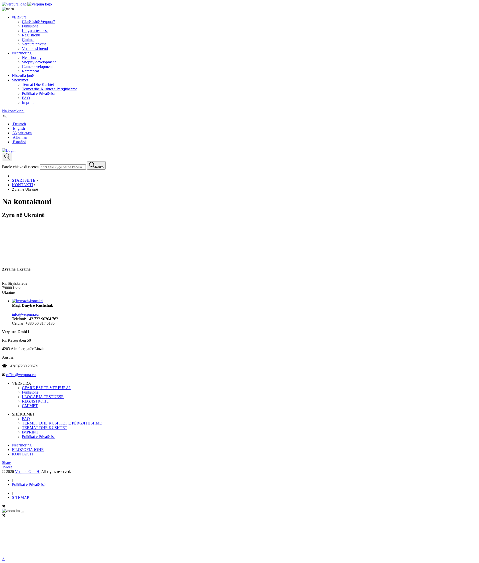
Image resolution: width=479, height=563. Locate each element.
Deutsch (19, 124)
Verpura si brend (35, 48)
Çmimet (28, 39)
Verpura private (34, 44)
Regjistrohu (31, 35)
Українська (22, 133)
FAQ (26, 98)
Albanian (19, 137)
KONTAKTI (22, 454)
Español (19, 142)
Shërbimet (20, 80)
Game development (37, 66)
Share (6, 462)
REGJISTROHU (35, 401)
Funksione (30, 26)
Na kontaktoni (13, 111)
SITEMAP (20, 497)
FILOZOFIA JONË (28, 449)
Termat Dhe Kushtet (38, 84)
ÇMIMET (30, 406)
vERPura (19, 17)
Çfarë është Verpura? (38, 21)
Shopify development (39, 62)
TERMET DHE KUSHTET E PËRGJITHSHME (62, 423)
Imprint (27, 102)
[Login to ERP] (8, 150)
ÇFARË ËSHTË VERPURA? (46, 388)
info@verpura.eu (25, 314)
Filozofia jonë (23, 75)
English (18, 128)
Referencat (30, 71)
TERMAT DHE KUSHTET (44, 427)
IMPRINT (30, 432)
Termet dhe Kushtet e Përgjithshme (49, 89)
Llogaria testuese (35, 30)
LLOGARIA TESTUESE (43, 397)
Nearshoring (21, 53)
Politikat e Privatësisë (38, 93)
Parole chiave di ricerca (20, 167)
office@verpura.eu (21, 375)
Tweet (7, 467)
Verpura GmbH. (27, 471)
